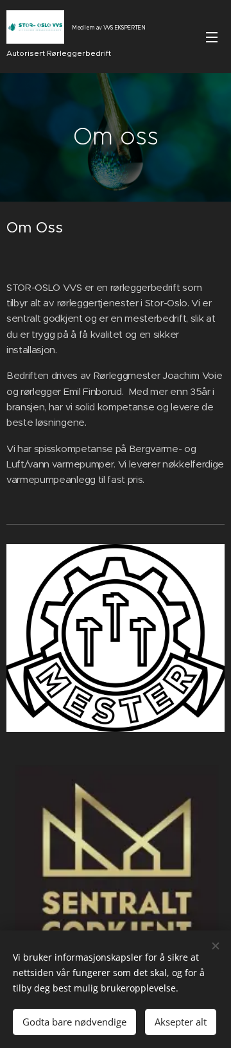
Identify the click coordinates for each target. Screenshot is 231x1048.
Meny (212, 36)
